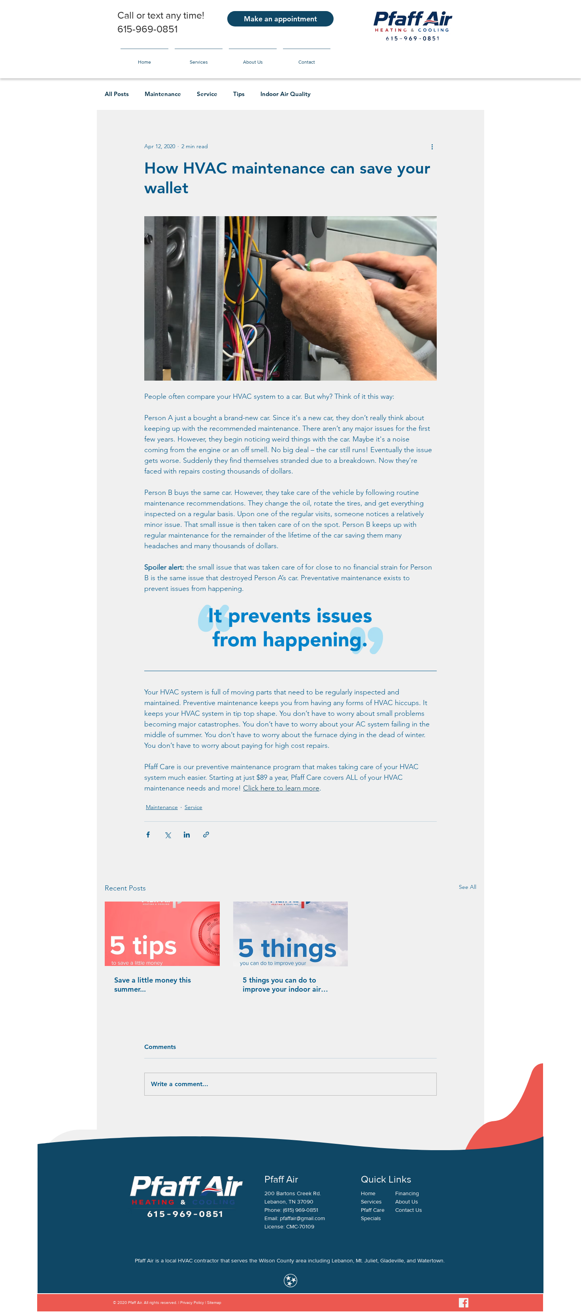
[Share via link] (206, 834)
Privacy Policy (191, 1302)
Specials (371, 1218)
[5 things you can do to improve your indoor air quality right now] (290, 934)
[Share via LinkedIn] (187, 834)
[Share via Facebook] (148, 834)
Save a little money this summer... (152, 984)
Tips (239, 94)
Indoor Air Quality (285, 94)
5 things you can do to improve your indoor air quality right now (282, 984)
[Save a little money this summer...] (162, 934)
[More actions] (432, 146)
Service (207, 94)
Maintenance (163, 94)
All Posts (117, 94)
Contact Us (408, 1210)
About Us (406, 1201)
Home (368, 1193)
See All (467, 886)
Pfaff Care (373, 1210)
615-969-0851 (147, 28)
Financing (407, 1193)
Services (371, 1201)
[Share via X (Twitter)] (167, 834)
